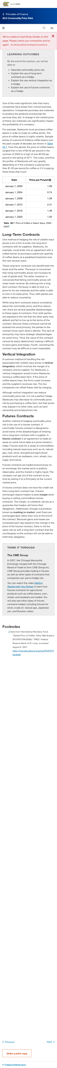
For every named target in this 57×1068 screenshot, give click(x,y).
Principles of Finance (17, 14)
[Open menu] (3, 28)
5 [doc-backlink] (9, 631)
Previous (9, 1041)
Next (49, 1041)
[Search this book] (44, 28)
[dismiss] (53, 36)
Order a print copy (17, 1053)
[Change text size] (52, 28)
